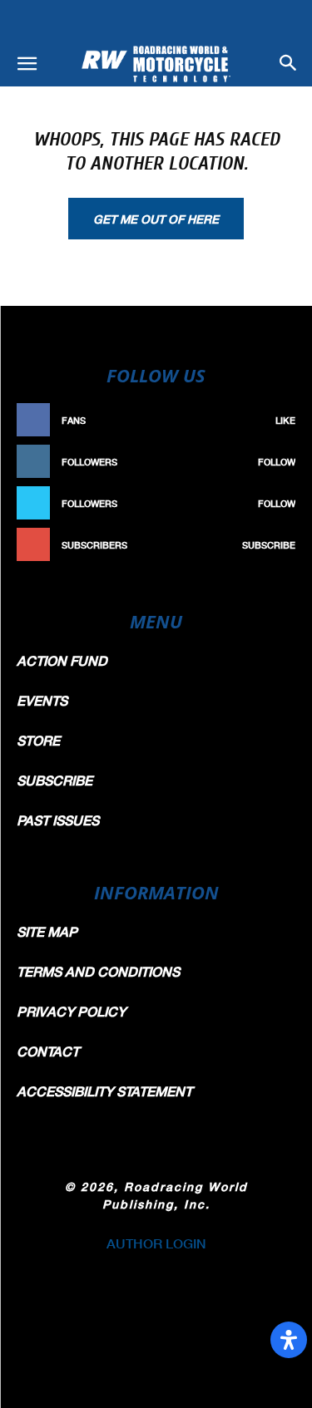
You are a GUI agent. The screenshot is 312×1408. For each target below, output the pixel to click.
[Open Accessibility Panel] (288, 1340)
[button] (26, 64)
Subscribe (268, 544)
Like (285, 420)
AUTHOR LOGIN (156, 1243)
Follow (276, 461)
